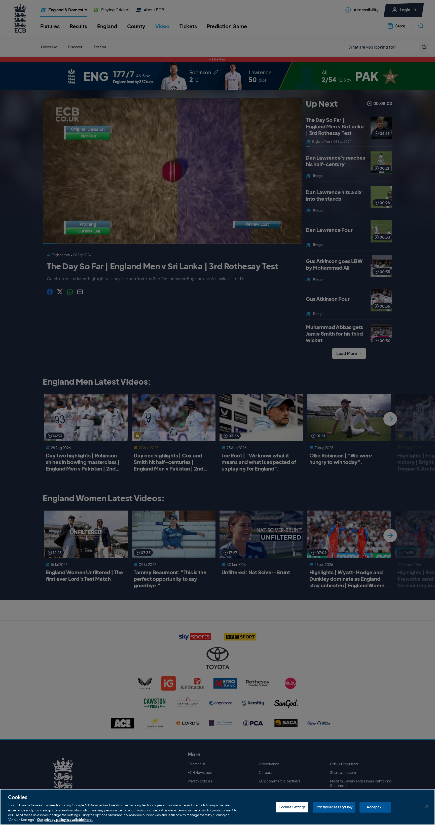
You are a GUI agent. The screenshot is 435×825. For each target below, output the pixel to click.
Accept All (375, 807)
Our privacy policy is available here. (65, 820)
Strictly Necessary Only (334, 807)
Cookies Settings (292, 807)
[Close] (426, 806)
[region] (217, 807)
